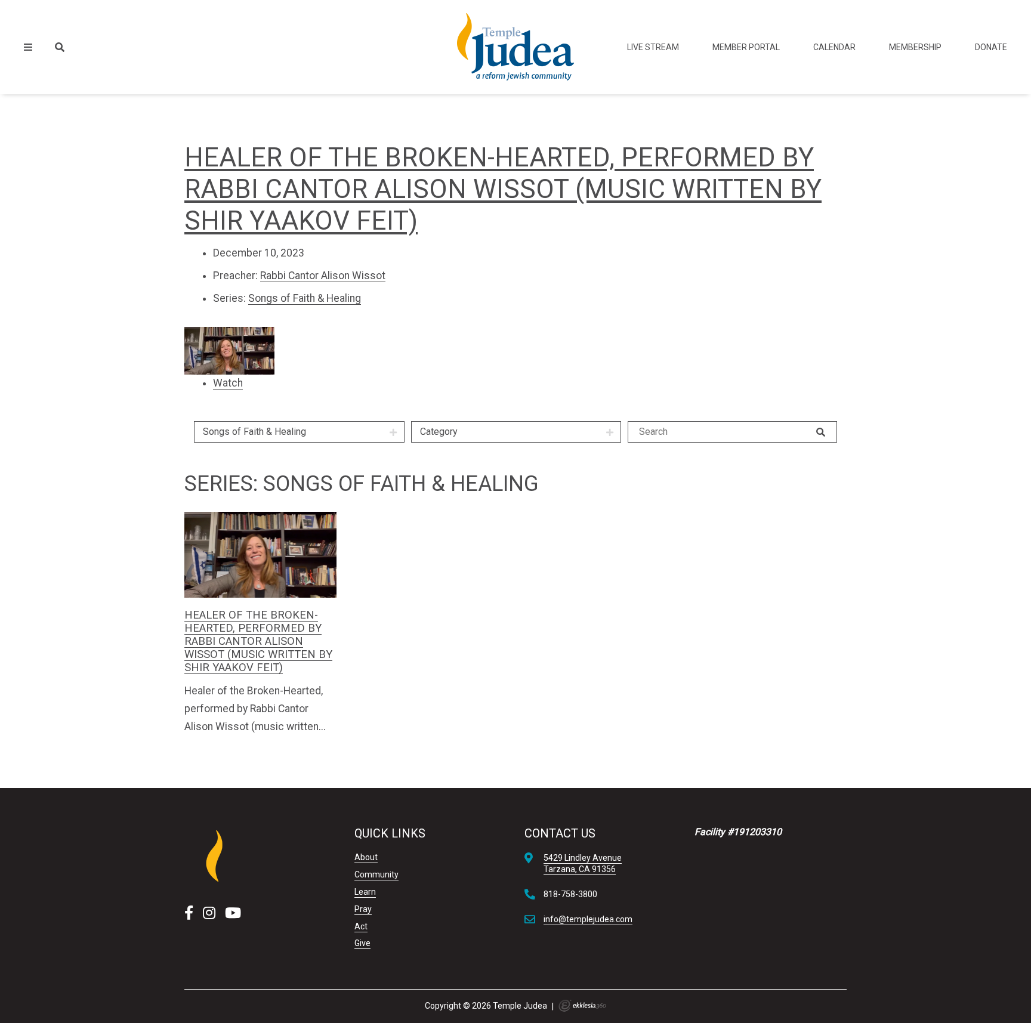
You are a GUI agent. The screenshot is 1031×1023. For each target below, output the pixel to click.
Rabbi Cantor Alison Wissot (322, 276)
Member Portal (746, 47)
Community (376, 874)
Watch (228, 383)
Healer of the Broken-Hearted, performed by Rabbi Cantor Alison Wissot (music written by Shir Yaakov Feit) (503, 189)
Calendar (834, 47)
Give (362, 943)
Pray (363, 909)
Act (361, 926)
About (366, 857)
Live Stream (653, 47)
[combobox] (299, 432)
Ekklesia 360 (582, 1006)
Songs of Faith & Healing (304, 298)
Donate (991, 47)
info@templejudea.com (588, 919)
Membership (915, 47)
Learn (365, 892)
